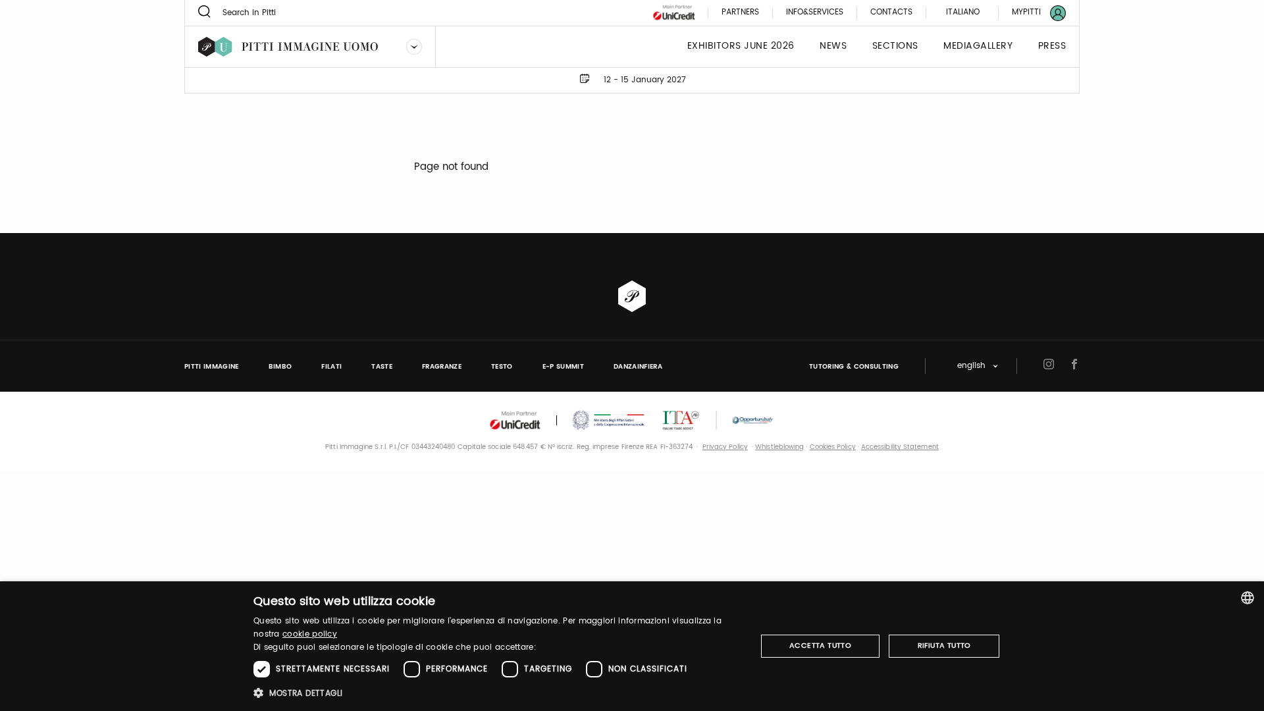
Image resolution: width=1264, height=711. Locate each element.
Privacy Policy (725, 447)
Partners (740, 12)
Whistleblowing (779, 447)
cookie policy (309, 634)
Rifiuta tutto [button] (944, 646)
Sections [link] (895, 46)
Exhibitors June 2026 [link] (741, 46)
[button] (497, 693)
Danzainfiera (638, 366)
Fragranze (441, 366)
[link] (1031, 12)
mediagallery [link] (978, 46)
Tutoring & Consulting (854, 366)
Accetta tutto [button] (820, 646)
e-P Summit (563, 366)
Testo (502, 366)
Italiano (963, 12)
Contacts (891, 12)
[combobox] (1247, 597)
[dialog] (632, 646)
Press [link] (1052, 46)
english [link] (971, 366)
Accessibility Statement (900, 447)
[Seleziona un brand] (414, 47)
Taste (381, 366)
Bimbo (280, 366)
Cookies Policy (833, 447)
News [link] (833, 46)
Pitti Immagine (211, 366)
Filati (331, 366)
